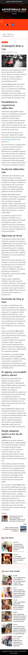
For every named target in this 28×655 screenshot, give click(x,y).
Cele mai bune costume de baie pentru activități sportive (18, 546)
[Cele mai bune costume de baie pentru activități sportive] (7, 546)
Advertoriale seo (14, 9)
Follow (13, 25)
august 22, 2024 (19, 564)
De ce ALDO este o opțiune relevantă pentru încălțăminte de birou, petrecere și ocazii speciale (19, 630)
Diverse (15, 588)
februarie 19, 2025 (12, 52)
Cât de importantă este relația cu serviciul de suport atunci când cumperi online (19, 581)
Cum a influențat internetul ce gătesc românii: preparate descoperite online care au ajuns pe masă (19, 618)
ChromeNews (23, 651)
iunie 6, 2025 (18, 551)
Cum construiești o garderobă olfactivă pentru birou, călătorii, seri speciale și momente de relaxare (19, 607)
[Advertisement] (20, 25)
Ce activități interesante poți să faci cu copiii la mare (19, 559)
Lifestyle (15, 624)
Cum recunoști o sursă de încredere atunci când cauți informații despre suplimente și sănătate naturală (19, 594)
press (4, 52)
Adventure (4, 42)
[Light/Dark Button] (6, 25)
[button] (2, 21)
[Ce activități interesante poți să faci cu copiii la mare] (7, 558)
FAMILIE (15, 612)
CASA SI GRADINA (17, 636)
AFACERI (15, 575)
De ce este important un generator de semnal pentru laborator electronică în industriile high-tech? (18, 645)
